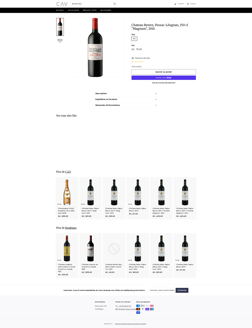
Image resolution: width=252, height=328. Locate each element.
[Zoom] (95, 47)
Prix (133, 45)
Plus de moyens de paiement (163, 82)
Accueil (60, 10)
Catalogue (73, 10)
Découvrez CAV (101, 306)
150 (134, 39)
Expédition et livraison (106, 99)
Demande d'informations (107, 105)
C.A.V (68, 171)
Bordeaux (70, 227)
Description (101, 93)
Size (133, 34)
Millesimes (106, 10)
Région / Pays (90, 10)
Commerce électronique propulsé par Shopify (130, 324)
